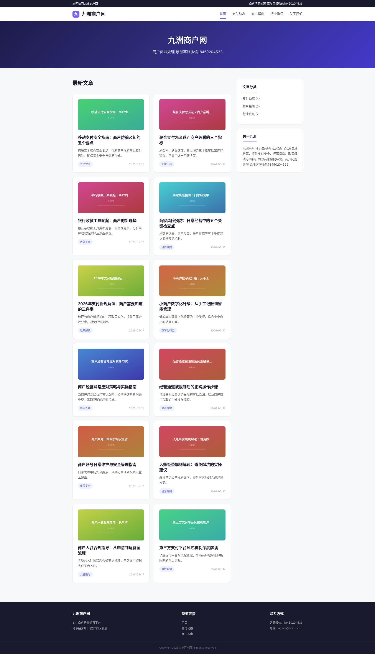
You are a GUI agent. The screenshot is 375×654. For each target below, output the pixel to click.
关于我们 (296, 14)
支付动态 (238, 14)
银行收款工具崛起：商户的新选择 (107, 220)
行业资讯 (276, 14)
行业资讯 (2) (251, 114)
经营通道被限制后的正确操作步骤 (188, 387)
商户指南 (257, 14)
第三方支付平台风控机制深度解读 (188, 547)
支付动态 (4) (251, 98)
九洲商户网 (89, 14)
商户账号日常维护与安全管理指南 (107, 464)
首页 (223, 14)
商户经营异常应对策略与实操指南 (107, 387)
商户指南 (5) (251, 106)
